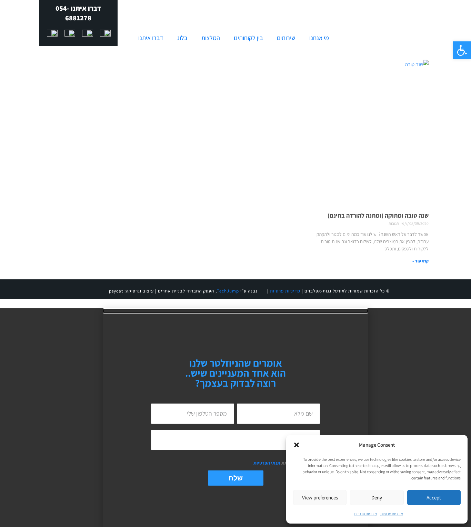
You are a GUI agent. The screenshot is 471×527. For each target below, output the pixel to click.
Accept (434, 497)
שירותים (286, 38)
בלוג (182, 38)
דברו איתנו (150, 38)
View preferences (320, 497)
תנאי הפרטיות (266, 463)
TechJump (228, 291)
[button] (462, 50)
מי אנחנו (319, 38)
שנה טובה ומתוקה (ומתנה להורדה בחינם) (378, 215)
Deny (376, 497)
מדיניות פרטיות (391, 513)
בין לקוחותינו (248, 38)
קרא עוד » (420, 261)
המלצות (210, 38)
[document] (235, 417)
